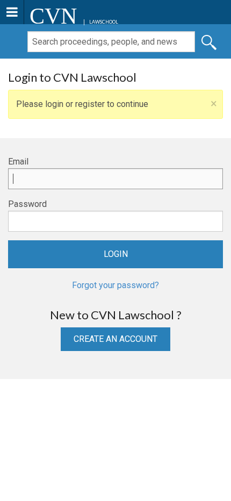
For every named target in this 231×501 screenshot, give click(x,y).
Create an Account (115, 339)
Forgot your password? (115, 285)
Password (27, 204)
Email (18, 161)
